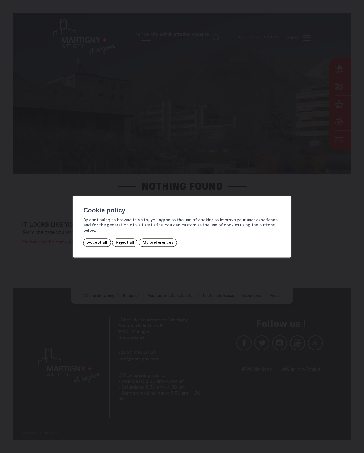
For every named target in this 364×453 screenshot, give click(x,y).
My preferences (158, 243)
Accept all (97, 243)
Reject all (125, 243)
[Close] (286, 190)
